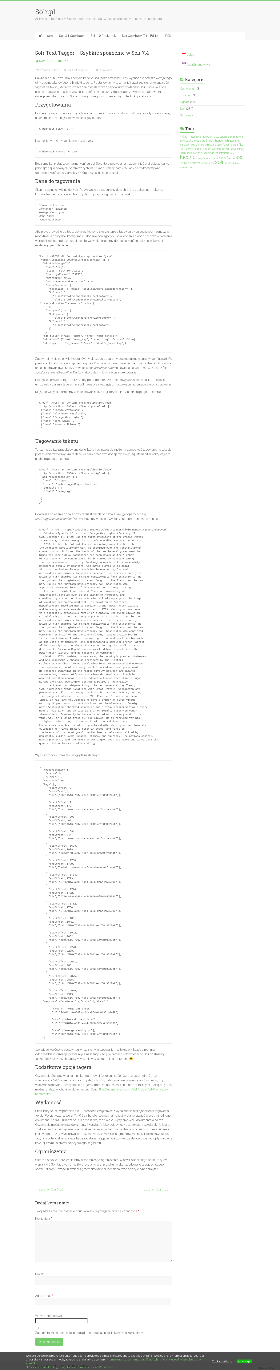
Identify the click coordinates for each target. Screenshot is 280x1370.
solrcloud (229, 163)
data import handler (212, 140)
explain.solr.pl (208, 144)
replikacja (184, 163)
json (232, 153)
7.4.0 (70, 70)
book (182, 140)
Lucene (185, 95)
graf (197, 149)
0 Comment (105, 70)
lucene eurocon (203, 158)
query (222, 158)
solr (75, 70)
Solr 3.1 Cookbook (71, 36)
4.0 (182, 136)
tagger (81, 70)
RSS (168, 36)
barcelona (224, 136)
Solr (65, 61)
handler (225, 148)
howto (233, 148)
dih (227, 140)
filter (241, 144)
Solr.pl (45, 11)
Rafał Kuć (45, 61)
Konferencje (188, 89)
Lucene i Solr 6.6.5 (49, 1189)
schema (195, 163)
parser (215, 158)
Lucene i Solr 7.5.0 (158, 1189)
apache (194, 136)
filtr (182, 148)
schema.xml (207, 163)
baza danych (236, 136)
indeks (183, 153)
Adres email (44, 1296)
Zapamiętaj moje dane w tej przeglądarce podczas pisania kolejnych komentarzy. (89, 1333)
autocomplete (210, 136)
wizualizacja (186, 167)
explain (195, 144)
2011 (187, 136)
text (87, 70)
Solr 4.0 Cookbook (103, 36)
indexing (213, 152)
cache (189, 140)
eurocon (185, 144)
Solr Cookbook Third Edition (140, 36)
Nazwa (41, 1274)
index (206, 152)
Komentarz (43, 1218)
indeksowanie (194, 152)
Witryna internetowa (48, 1316)
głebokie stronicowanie (210, 149)
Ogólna (185, 102)
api (200, 136)
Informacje (45, 36)
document (235, 140)
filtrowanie (189, 148)
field (235, 144)
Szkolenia (186, 115)
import (240, 148)
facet (219, 144)
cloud (196, 140)
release (235, 157)
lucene (188, 157)
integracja (224, 153)
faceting (228, 144)
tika (236, 163)
